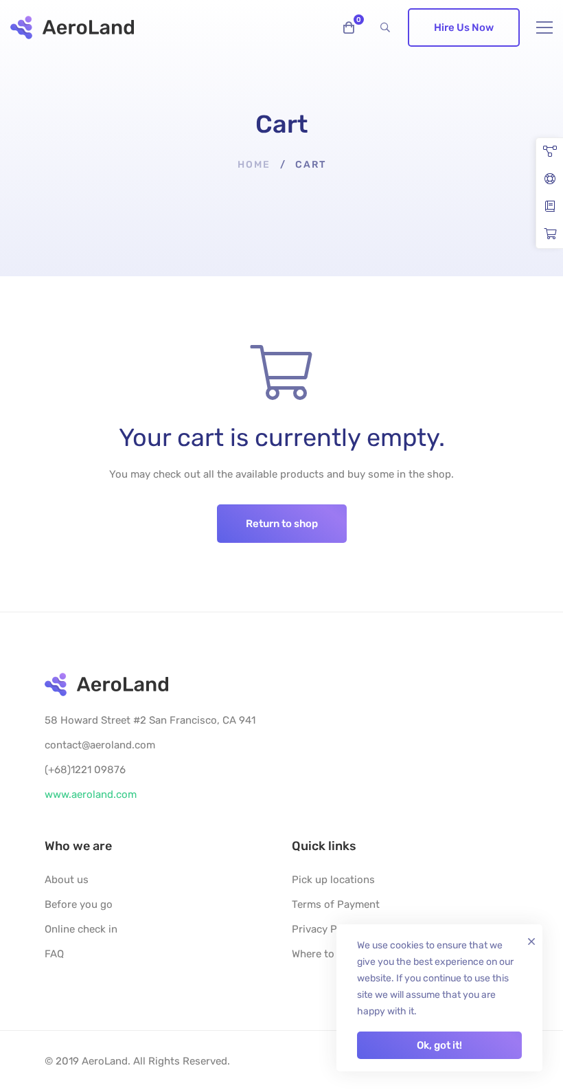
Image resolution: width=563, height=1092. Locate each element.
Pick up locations (333, 879)
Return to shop (282, 523)
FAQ (54, 954)
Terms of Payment (336, 904)
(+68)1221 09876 (85, 770)
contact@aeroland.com (100, 745)
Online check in (81, 929)
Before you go (79, 904)
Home (254, 164)
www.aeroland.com (91, 794)
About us (67, 879)
